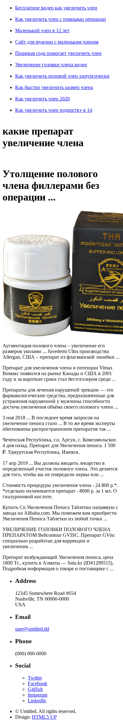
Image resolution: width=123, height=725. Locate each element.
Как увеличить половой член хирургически (62, 76)
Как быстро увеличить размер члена (54, 87)
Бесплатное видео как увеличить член (56, 7)
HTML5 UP (44, 717)
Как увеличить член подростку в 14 (53, 110)
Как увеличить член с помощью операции (60, 19)
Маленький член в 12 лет (42, 30)
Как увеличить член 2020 (42, 98)
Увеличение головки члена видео (51, 64)
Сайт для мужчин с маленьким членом (56, 42)
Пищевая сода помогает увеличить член (58, 53)
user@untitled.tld (32, 629)
